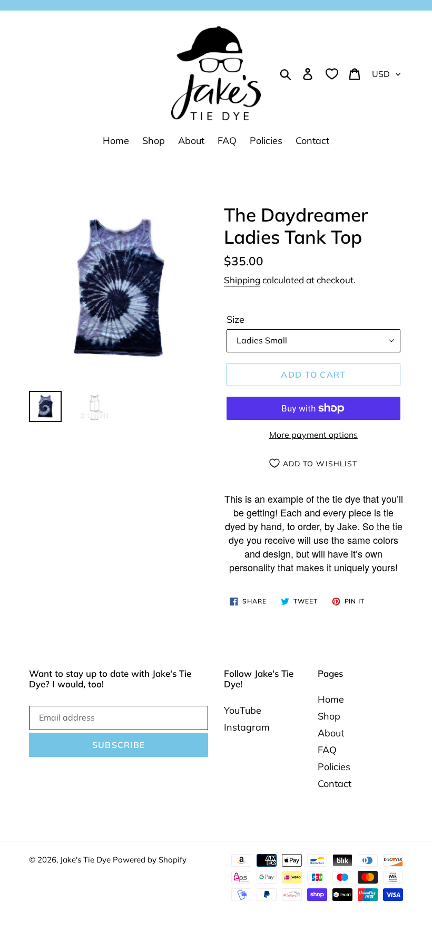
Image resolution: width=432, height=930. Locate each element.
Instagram (247, 727)
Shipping (242, 279)
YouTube (242, 710)
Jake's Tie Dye (86, 860)
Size (235, 319)
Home (331, 699)
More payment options (313, 434)
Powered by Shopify (149, 860)
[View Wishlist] (332, 73)
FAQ (327, 750)
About (331, 733)
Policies (334, 767)
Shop (329, 716)
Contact (334, 784)
